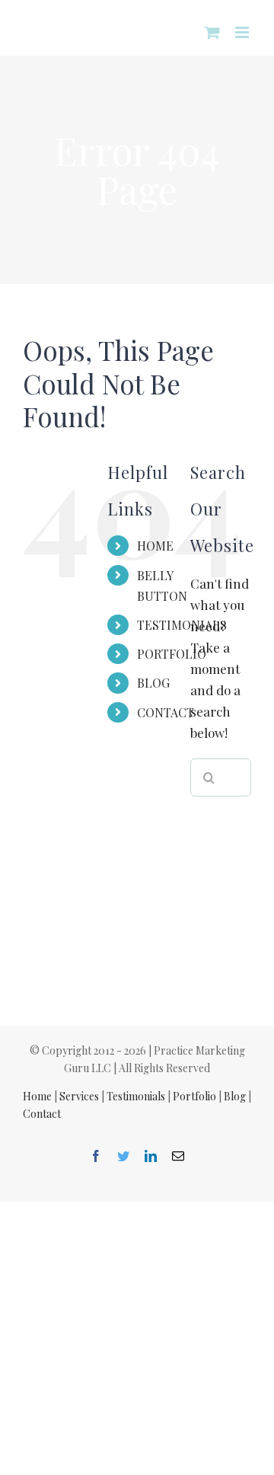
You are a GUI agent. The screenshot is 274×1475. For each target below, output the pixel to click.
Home (37, 1096)
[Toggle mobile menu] (243, 32)
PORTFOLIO (171, 654)
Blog (235, 1096)
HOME (155, 546)
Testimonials (136, 1096)
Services (79, 1096)
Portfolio (194, 1096)
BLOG (153, 683)
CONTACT (165, 712)
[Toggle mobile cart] (212, 32)
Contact (42, 1113)
